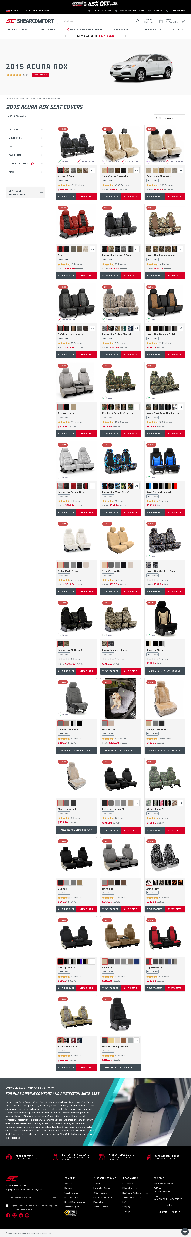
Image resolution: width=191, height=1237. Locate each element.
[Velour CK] (120, 936)
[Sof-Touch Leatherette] (76, 303)
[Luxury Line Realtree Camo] (165, 224)
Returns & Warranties (103, 1197)
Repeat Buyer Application (75, 1202)
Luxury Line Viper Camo (114, 652)
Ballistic (63, 890)
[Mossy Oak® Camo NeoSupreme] (165, 382)
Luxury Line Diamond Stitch (161, 336)
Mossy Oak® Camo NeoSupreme (163, 415)
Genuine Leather (67, 415)
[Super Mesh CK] (165, 936)
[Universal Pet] (120, 698)
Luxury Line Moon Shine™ (115, 494)
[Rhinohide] (120, 857)
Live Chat (169, 1205)
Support (97, 1183)
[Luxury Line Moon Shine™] (120, 461)
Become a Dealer (72, 1197)
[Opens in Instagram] (14, 1215)
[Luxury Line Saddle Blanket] (120, 303)
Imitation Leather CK (113, 811)
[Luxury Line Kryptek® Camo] (120, 224)
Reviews (68, 1188)
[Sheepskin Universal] (165, 698)
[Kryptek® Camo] (76, 145)
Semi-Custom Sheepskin (115, 178)
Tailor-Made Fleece (68, 573)
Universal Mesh (154, 652)
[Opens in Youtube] (27, 1215)
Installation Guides (101, 1188)
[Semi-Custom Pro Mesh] (165, 461)
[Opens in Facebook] (8, 1215)
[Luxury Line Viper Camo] (120, 619)
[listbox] (174, 118)
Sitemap (126, 1211)
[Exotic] (76, 224)
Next (126, 37)
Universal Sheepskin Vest (116, 1048)
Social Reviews (71, 1192)
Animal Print (152, 890)
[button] (17, 75)
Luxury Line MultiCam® (70, 652)
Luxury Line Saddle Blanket (116, 336)
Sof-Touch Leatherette (70, 336)
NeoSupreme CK (66, 969)
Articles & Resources (131, 1197)
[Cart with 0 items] (183, 21)
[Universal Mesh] (165, 619)
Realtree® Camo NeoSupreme (118, 415)
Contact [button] (159, 1178)
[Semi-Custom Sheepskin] (120, 145)
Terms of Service (100, 1206)
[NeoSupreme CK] (76, 936)
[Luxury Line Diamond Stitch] (165, 303)
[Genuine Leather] (76, 382)
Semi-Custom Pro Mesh (158, 494)
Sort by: (159, 118)
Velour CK (108, 969)
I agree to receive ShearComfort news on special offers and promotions (33, 1207)
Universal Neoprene (68, 731)
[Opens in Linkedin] (21, 1215)
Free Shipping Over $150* (36, 11)
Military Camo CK (155, 811)
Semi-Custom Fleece (113, 573)
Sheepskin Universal (157, 731)
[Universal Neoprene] (76, 698)
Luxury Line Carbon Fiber (71, 494)
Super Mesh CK (154, 969)
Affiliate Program (71, 1206)
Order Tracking (100, 1192)
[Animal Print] (165, 857)
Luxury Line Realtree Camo (160, 257)
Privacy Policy (99, 1202)
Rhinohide (108, 890)
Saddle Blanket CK (67, 1048)
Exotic (63, 257)
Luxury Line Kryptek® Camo (116, 257)
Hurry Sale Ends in (95, 35)
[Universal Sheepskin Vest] (120, 1015)
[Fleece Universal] (76, 778)
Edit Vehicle (40, 74)
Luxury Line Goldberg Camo (160, 573)
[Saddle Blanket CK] (76, 1015)
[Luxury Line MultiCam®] (76, 619)
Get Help (178, 29)
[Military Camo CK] (165, 778)
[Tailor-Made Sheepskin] (165, 145)
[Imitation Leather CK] (120, 778)
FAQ (124, 1202)
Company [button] (70, 1178)
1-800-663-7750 (162, 1191)
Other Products (151, 29)
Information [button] (130, 1178)
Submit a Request (169, 1212)
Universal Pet (109, 731)
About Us (68, 1183)
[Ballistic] (76, 857)
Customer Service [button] (104, 1178)
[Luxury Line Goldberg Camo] (165, 540)
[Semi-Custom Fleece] (120, 540)
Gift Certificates (129, 1183)
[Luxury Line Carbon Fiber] (76, 461)
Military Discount (129, 1188)
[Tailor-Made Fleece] (76, 540)
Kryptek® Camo (66, 178)
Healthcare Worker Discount (134, 1192)
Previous (66, 37)
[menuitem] (13, 11)
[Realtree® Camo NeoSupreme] (120, 382)
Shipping (126, 1206)
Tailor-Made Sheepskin (158, 178)
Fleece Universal (67, 811)
